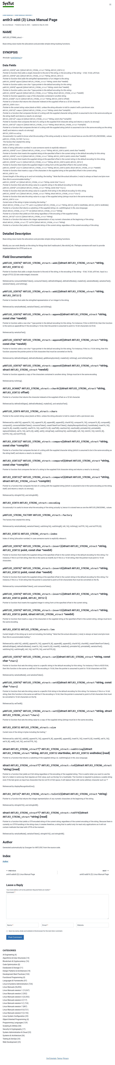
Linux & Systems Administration (15, 984)
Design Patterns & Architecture (15, 971)
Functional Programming (12, 977)
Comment (10, 892)
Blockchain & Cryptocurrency (14, 961)
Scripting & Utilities (10, 1026)
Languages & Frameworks (13, 981)
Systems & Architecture (12, 1035)
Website (80, 925)
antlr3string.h (16, 58)
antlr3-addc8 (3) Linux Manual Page (20, 873)
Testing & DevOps (10, 1039)
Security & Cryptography (12, 1029)
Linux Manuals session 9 (12, 1013)
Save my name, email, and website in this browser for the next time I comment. (36, 931)
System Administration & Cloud (15, 1032)
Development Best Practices (14, 974)
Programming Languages (13, 1023)
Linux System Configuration (14, 1016)
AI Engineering (8, 955)
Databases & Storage (11, 968)
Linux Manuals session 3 (23, 15)
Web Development (10, 1042)
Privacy (66, 1058)
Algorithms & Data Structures (14, 958)
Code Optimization (10, 964)
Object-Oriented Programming (14, 1019)
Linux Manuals (8, 15)
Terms (59, 1058)
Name (10, 925)
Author (5, 861)
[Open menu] (110, 4)
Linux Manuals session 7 (12, 1006)
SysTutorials (51, 1058)
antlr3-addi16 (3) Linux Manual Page (94, 873)
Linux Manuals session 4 (12, 1000)
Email (45, 925)
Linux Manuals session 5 (12, 1003)
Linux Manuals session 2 (12, 993)
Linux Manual (9, 25)
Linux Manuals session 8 (12, 1010)
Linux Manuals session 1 (12, 990)
